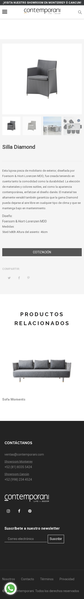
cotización (42, 252)
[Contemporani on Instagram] (8, 511)
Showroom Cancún (16, 474)
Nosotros (8, 579)
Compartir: (11, 269)
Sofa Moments (13, 399)
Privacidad (67, 579)
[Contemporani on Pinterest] (30, 511)
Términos (47, 579)
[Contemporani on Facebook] (19, 511)
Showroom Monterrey (18, 461)
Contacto (27, 579)
